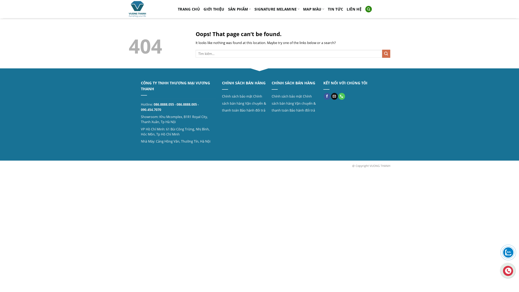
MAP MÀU (312, 9)
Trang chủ (189, 9)
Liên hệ (354, 9)
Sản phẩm (238, 9)
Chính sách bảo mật (237, 96)
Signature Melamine (275, 9)
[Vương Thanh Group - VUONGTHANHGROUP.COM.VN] (150, 9)
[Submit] (386, 54)
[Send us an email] (334, 96)
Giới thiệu (214, 9)
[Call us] (341, 96)
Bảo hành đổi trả (252, 110)
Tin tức (335, 9)
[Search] (368, 9)
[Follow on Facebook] (327, 96)
